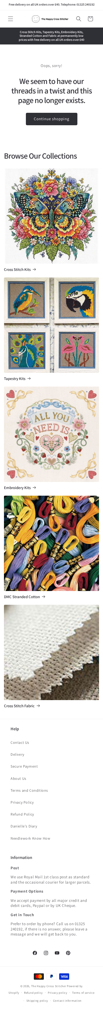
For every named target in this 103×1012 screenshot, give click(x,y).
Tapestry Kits (14, 378)
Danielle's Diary (24, 826)
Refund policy (33, 993)
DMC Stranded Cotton (22, 596)
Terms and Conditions (29, 790)
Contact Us (20, 742)
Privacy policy (57, 993)
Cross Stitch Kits (17, 269)
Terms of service (83, 993)
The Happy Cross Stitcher (48, 986)
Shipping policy (37, 1000)
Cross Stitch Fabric (19, 706)
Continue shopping (51, 118)
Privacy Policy (22, 802)
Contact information (67, 1000)
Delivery (17, 754)
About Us (18, 778)
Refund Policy (22, 814)
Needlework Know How (30, 838)
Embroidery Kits (17, 487)
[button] (10, 19)
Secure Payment (24, 766)
